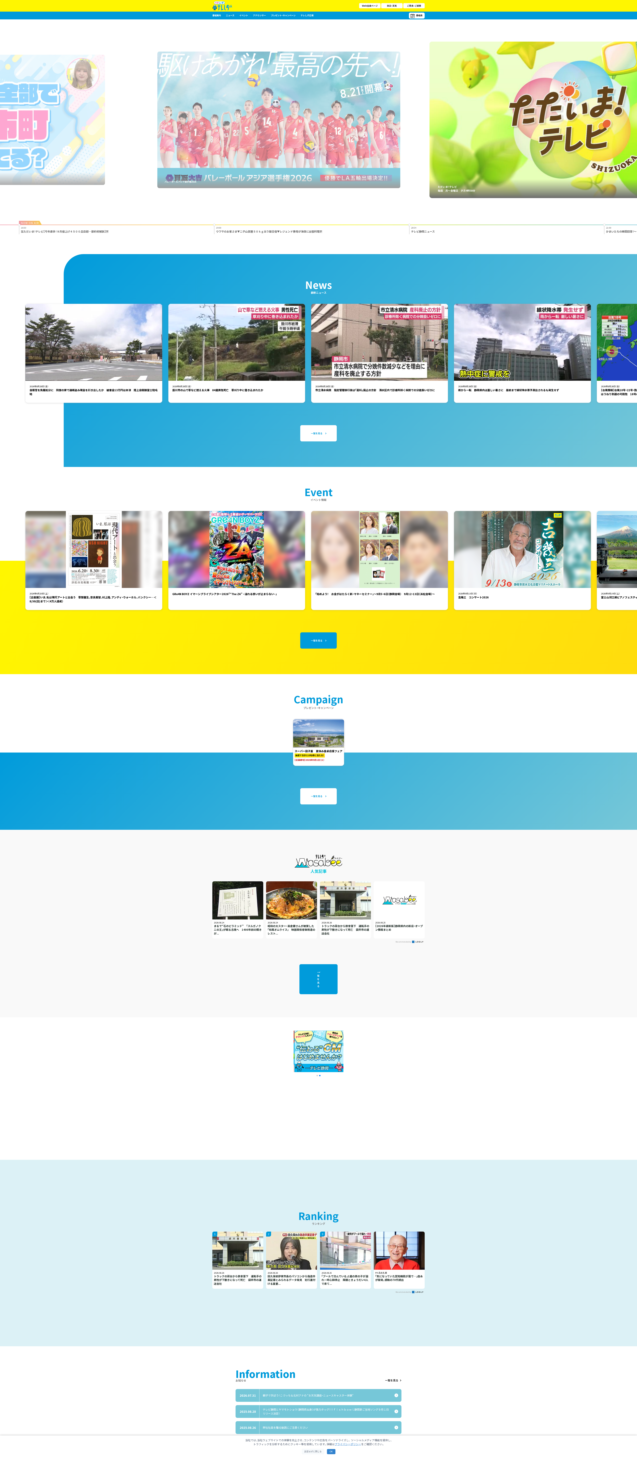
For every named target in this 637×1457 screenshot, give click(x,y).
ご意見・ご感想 (414, 5)
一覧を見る (391, 1380)
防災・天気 (392, 5)
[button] (317, 1075)
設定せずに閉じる (313, 1451)
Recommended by (404, 941)
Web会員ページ (370, 5)
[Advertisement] (282, 1111)
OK (331, 1451)
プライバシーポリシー (348, 1444)
